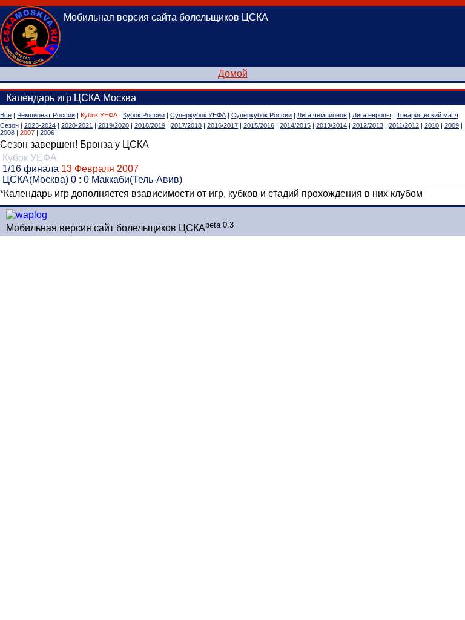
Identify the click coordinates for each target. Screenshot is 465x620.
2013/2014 (331, 125)
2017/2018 (186, 125)
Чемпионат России (46, 115)
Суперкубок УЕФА (198, 115)
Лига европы (371, 115)
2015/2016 (258, 125)
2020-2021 (77, 125)
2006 (47, 132)
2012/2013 (367, 125)
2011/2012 (404, 125)
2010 (431, 125)
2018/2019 (149, 125)
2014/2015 (295, 125)
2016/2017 (222, 125)
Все (6, 115)
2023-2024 (40, 125)
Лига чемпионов (322, 115)
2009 (451, 125)
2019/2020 (113, 125)
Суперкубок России (261, 115)
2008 (7, 132)
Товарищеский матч (427, 115)
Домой (233, 73)
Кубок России (144, 115)
